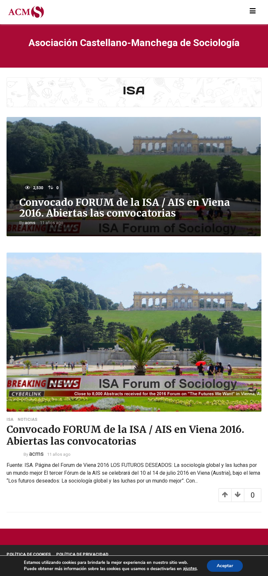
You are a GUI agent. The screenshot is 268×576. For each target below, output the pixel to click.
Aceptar (225, 566)
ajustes (190, 568)
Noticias (27, 419)
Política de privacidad (82, 554)
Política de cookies (29, 554)
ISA (10, 419)
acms (30, 222)
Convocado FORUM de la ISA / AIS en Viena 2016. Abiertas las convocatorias (124, 207)
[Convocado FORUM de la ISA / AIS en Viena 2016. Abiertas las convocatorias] (134, 331)
